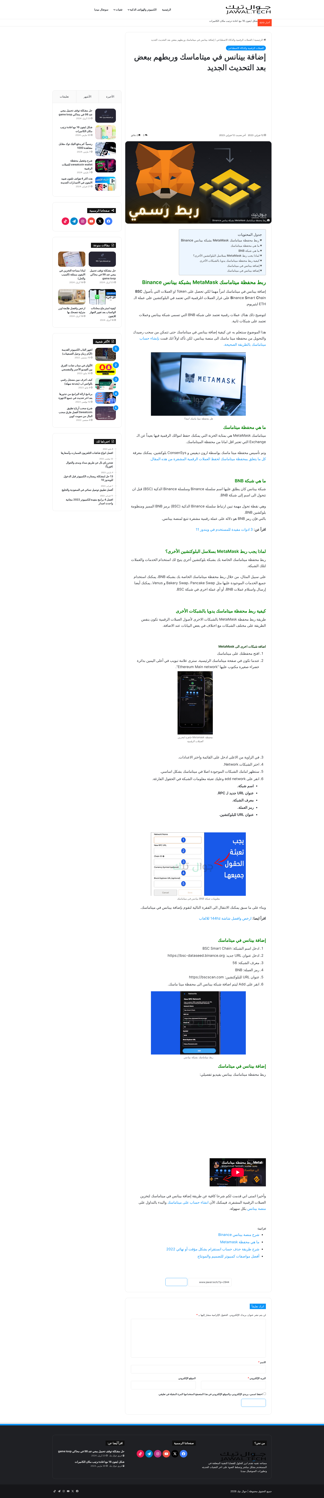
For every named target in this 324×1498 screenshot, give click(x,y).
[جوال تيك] (248, 9)
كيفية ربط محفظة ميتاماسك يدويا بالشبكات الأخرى (230, 260)
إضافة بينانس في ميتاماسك (243, 266)
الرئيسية (166, 9)
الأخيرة (110, 96)
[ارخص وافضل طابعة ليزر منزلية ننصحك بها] (71, 296)
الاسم (262, 1362)
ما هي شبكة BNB (249, 251)
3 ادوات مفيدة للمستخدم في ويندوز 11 (224, 529)
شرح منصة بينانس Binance (238, 1235)
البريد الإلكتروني (257, 1378)
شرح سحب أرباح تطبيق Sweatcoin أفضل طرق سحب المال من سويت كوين (75, 412)
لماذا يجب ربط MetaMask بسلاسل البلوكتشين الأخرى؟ (226, 255)
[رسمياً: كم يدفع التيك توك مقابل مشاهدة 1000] (105, 149)
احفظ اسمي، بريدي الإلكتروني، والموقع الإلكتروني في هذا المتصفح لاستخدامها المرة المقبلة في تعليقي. (210, 1394)
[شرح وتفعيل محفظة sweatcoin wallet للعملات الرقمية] (105, 165)
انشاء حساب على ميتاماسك (187, 1202)
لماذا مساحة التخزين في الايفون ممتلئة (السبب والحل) (72, 274)
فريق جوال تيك (115, 1455)
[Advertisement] (198, 103)
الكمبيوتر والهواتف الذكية (143, 9)
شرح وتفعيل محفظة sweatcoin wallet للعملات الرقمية (77, 164)
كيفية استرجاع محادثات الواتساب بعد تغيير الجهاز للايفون (103, 312)
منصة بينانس (256, 1208)
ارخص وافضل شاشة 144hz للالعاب (225, 918)
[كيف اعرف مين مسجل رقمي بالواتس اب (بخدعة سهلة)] (105, 383)
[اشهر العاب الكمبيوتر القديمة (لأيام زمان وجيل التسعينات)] (105, 354)
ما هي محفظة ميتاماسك (245, 245)
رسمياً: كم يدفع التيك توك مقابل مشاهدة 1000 (233, 20)
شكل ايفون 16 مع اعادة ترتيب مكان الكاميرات (99, 1461)
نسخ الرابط (176, 1282)
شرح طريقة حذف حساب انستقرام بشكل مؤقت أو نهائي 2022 (212, 1249)
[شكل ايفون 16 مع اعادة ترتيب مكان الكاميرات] (105, 132)
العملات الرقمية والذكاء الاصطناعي (234, 39)
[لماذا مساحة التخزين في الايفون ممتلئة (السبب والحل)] (71, 259)
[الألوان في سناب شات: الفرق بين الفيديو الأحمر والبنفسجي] (105, 369)
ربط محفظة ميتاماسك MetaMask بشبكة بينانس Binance (220, 240)
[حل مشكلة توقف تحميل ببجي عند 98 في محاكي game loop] (105, 116)
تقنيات (119, 9)
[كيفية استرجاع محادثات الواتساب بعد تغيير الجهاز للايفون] (102, 296)
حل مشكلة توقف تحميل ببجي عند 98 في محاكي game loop (103, 274)
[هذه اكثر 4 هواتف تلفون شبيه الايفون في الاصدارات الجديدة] (105, 184)
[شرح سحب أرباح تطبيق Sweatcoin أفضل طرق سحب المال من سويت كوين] (105, 413)
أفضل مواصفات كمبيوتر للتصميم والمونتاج (228, 1256)
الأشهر (87, 96)
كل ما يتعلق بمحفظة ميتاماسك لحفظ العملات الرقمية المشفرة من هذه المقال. (208, 459)
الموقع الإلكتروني (187, 1378)
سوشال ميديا (101, 9)
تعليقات (64, 96)
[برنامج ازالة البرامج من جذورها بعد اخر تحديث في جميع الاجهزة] (105, 398)
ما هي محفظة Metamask (239, 1242)
